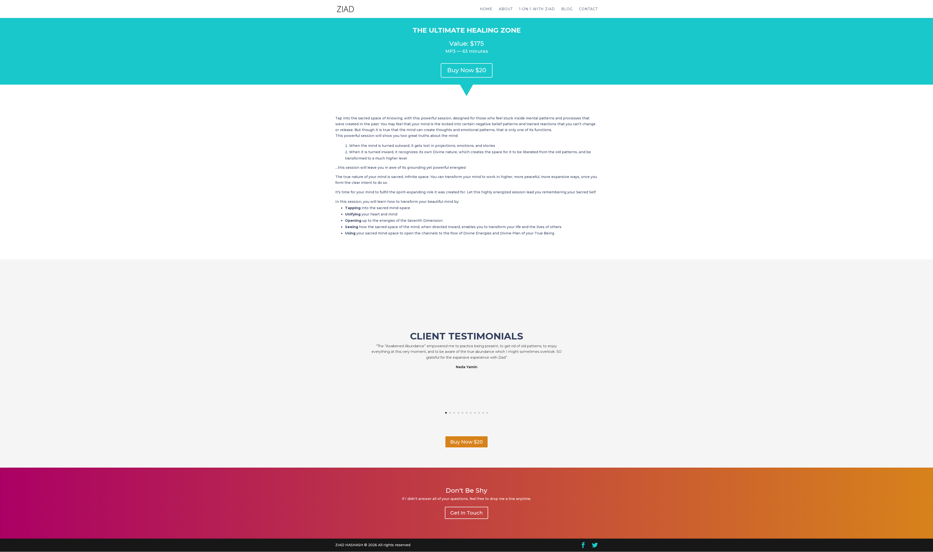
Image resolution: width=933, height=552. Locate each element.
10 (483, 413)
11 (487, 413)
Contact (588, 9)
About (506, 9)
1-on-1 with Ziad (537, 9)
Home (486, 9)
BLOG (567, 9)
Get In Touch (466, 513)
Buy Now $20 (466, 70)
